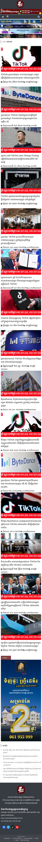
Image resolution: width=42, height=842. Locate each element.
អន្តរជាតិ (36, 838)
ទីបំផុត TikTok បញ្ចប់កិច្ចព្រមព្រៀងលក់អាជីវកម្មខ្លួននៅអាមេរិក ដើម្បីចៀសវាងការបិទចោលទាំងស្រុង (20, 443)
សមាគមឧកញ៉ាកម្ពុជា (17, 838)
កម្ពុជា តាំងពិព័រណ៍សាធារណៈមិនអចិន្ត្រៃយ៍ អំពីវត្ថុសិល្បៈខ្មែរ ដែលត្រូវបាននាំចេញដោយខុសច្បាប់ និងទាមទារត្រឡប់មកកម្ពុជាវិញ (22, 770)
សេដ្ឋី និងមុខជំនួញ (25, 840)
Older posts (7, 658)
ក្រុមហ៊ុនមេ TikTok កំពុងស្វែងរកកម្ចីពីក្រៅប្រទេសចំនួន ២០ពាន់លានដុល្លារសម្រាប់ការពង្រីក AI (19, 118)
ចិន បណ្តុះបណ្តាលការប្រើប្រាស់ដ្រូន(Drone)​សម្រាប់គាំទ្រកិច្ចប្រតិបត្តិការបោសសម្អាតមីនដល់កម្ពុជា (20, 776)
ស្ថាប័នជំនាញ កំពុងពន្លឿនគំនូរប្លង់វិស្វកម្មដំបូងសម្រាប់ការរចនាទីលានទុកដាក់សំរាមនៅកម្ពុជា (20, 757)
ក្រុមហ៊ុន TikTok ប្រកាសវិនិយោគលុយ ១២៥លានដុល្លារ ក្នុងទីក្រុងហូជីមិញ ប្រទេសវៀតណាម (17, 240)
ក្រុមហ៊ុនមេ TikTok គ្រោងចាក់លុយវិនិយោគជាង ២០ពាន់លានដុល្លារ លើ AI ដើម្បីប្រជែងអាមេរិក (19, 483)
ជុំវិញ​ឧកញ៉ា (7, 838)
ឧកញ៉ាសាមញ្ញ (31, 81)
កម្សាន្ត (16, 840)
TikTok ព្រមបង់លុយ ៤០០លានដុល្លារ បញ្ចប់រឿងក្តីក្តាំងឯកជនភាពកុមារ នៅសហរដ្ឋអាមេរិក (22, 763)
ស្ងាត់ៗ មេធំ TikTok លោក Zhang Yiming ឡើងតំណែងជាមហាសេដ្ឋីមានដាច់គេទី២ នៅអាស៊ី (20, 158)
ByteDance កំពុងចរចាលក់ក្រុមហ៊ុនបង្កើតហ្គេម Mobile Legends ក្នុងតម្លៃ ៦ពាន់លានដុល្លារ (20, 402)
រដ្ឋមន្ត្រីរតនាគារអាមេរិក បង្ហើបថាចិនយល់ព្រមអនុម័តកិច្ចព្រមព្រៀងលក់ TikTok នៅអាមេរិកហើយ (20, 605)
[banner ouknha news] (21, 11)
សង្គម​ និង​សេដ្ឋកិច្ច (28, 838)
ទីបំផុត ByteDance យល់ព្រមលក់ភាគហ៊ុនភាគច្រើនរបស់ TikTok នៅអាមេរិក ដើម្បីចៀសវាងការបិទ (21, 524)
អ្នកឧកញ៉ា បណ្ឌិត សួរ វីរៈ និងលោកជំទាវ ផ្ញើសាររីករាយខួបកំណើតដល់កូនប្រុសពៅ (21, 751)
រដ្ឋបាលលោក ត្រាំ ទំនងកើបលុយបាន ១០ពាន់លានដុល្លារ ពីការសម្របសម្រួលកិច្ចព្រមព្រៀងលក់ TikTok (20, 280)
